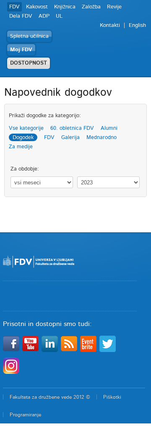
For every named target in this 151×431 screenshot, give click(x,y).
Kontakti (110, 25)
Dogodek (23, 137)
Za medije (21, 147)
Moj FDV (21, 50)
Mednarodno (101, 137)
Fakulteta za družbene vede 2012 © (50, 396)
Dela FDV (20, 16)
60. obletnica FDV (72, 128)
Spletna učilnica (29, 36)
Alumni (109, 128)
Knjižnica (65, 7)
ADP (44, 16)
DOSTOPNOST (28, 63)
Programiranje (25, 414)
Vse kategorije (26, 128)
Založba (91, 7)
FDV (14, 7)
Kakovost (37, 7)
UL (59, 16)
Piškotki (112, 396)
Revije (114, 7)
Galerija (70, 137)
